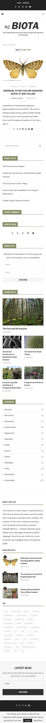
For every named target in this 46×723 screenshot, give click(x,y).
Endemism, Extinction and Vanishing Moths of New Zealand (31, 561)
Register (26, 3)
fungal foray (8, 635)
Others (23, 456)
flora (23, 631)
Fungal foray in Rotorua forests (16, 200)
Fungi (23, 444)
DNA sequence (8, 623)
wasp (15, 651)
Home (5, 45)
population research (29, 647)
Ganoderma (30, 635)
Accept (27, 720)
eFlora (19, 623)
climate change (21, 615)
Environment (8, 627)
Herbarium (7, 639)
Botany (26, 611)
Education (23, 439)
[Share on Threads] (26, 129)
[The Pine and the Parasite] (23, 311)
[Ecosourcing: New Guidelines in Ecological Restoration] (12, 372)
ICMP (24, 639)
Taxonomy (7, 651)
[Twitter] (19, 7)
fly (29, 631)
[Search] (43, 14)
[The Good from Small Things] (33, 342)
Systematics (23, 480)
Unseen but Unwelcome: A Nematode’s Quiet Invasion (10, 356)
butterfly (35, 611)
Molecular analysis (10, 643)
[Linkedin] (26, 7)
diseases (30, 619)
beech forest (16, 611)
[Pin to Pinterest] (23, 129)
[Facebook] (15, 7)
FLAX (16, 631)
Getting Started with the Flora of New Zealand (30, 590)
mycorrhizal (8, 647)
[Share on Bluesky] (29, 129)
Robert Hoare (18, 98)
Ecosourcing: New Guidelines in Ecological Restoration (12, 385)
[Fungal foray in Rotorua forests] (33, 372)
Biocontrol (23, 415)
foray (36, 631)
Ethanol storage (21, 627)
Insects (23, 450)
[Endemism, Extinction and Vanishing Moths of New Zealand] (23, 68)
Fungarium (19, 635)
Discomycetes (19, 619)
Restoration (23, 474)
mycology (30, 643)
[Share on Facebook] (17, 129)
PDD (17, 647)
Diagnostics (23, 433)
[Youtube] (30, 7)
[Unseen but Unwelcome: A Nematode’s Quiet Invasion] (12, 342)
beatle (6, 611)
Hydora (17, 639)
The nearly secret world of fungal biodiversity (31, 575)
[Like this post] (14, 129)
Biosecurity (23, 421)
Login (19, 3)
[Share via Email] (32, 129)
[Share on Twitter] (20, 129)
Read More (38, 720)
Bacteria (23, 409)
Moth (22, 643)
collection (33, 615)
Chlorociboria (8, 615)
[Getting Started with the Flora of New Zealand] (10, 593)
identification (34, 639)
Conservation (23, 427)
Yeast (22, 651)
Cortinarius (7, 619)
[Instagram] (23, 7)
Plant (23, 468)
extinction (7, 631)
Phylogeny (23, 462)
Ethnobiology (35, 627)
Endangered (29, 623)
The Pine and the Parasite (14, 166)
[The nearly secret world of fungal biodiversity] (10, 578)
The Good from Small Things (15, 183)
